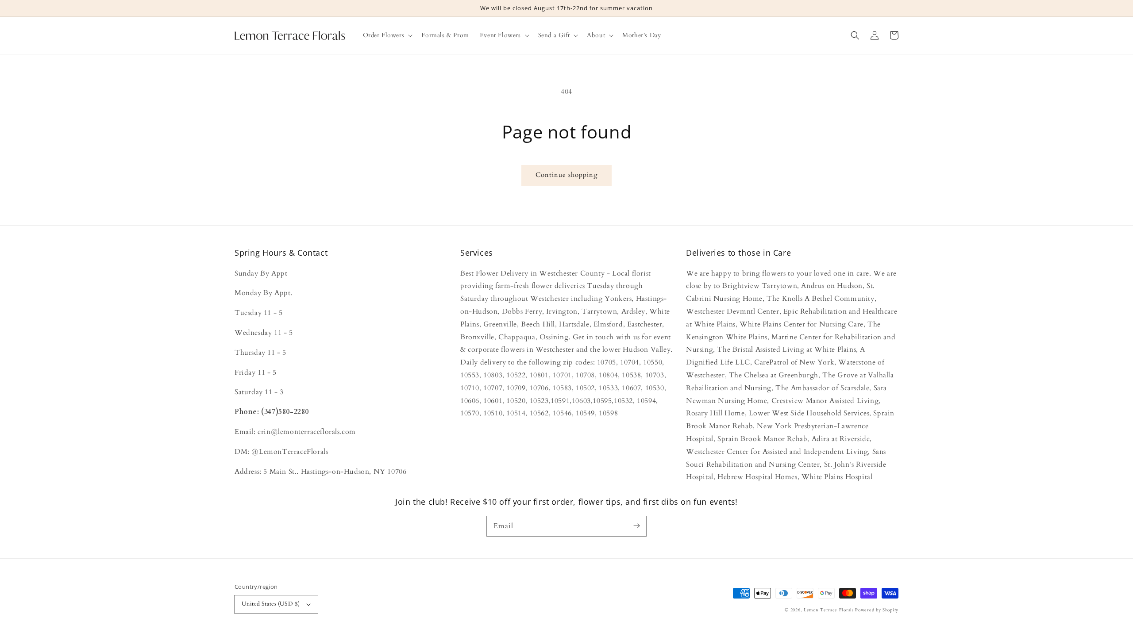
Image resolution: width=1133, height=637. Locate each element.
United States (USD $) (271, 604)
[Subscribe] (636, 526)
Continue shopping (566, 174)
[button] (855, 35)
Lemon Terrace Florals (829, 610)
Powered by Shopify (876, 610)
